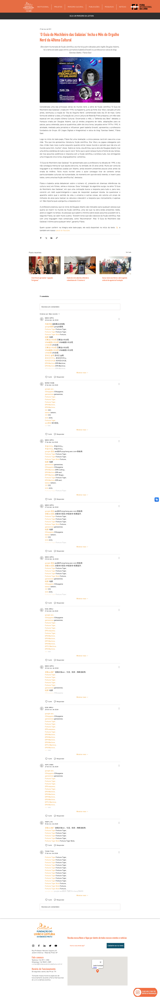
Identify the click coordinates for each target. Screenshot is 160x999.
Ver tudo (128, 252)
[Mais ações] (119, 319)
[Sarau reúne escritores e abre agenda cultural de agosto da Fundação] (115, 265)
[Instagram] (33, 945)
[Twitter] (50, 945)
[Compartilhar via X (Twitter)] (46, 238)
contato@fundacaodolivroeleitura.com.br (47, 964)
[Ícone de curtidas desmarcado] (46, 377)
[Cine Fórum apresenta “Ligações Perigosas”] (45, 265)
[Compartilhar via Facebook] (41, 238)
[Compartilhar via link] (57, 238)
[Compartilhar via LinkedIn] (51, 238)
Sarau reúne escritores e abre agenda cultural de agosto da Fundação (114, 279)
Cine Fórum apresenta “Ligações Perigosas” (42, 279)
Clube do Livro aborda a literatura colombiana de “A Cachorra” (78, 279)
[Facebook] (38, 945)
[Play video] (80, 80)
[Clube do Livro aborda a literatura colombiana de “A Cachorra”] (80, 265)
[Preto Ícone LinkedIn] (44, 945)
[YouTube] (55, 945)
